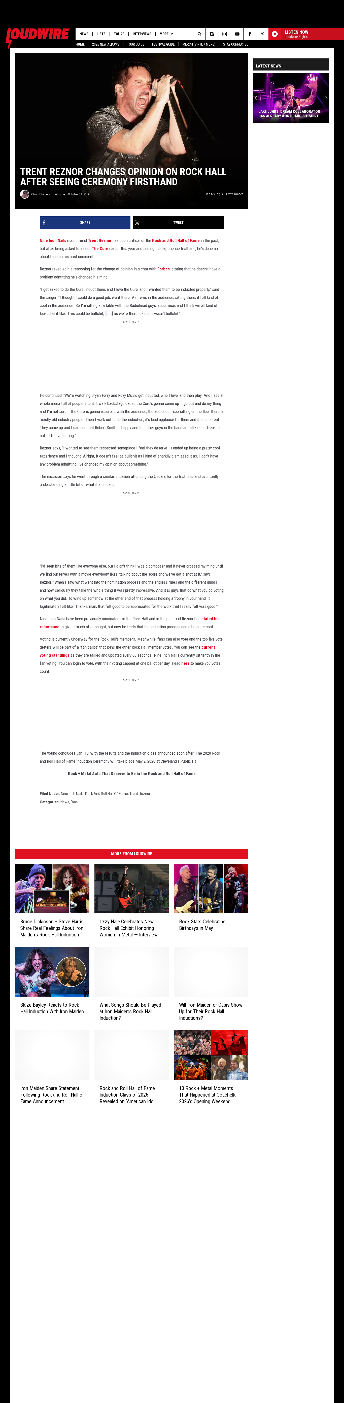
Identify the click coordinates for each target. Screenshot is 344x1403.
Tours (119, 34)
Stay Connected (236, 44)
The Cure (100, 248)
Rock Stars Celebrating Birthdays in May (202, 925)
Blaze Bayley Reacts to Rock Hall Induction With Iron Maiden (52, 1008)
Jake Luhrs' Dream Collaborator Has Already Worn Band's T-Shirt (289, 113)
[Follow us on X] (262, 34)
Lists (101, 34)
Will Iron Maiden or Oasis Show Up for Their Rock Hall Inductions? (211, 1011)
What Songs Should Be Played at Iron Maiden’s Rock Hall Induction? (130, 1011)
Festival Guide (163, 44)
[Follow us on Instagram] (224, 34)
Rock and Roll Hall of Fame (176, 240)
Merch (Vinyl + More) (199, 44)
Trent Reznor (100, 240)
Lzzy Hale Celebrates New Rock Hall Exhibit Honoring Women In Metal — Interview (128, 928)
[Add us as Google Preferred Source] (212, 34)
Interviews (142, 34)
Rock (75, 802)
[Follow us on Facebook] (250, 34)
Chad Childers (40, 194)
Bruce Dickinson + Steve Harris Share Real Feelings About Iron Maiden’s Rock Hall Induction (52, 928)
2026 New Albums (105, 44)
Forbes (163, 268)
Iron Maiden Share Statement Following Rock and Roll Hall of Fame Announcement (52, 1094)
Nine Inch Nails (53, 240)
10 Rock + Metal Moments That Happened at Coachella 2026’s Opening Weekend (207, 1094)
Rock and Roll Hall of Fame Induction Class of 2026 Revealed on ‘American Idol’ (127, 1094)
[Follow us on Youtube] (237, 34)
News (84, 34)
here (185, 663)
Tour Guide (135, 44)
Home (80, 44)
